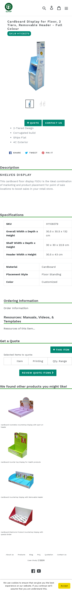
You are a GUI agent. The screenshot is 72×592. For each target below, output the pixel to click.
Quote (34, 123)
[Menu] (66, 8)
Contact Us (53, 123)
